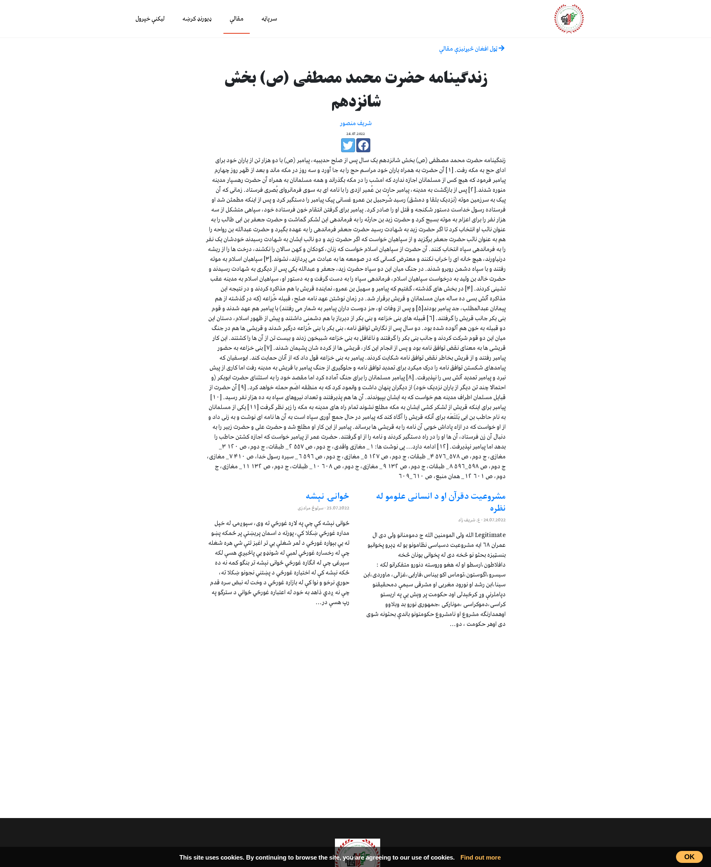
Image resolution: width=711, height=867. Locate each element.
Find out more (480, 857)
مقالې (237, 19)
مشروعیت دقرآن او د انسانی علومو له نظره (441, 503)
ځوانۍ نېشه (327, 497)
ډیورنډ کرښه (197, 19)
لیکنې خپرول (150, 19)
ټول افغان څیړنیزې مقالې (469, 49)
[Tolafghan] (569, 18)
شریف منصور (356, 123)
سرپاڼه (269, 19)
